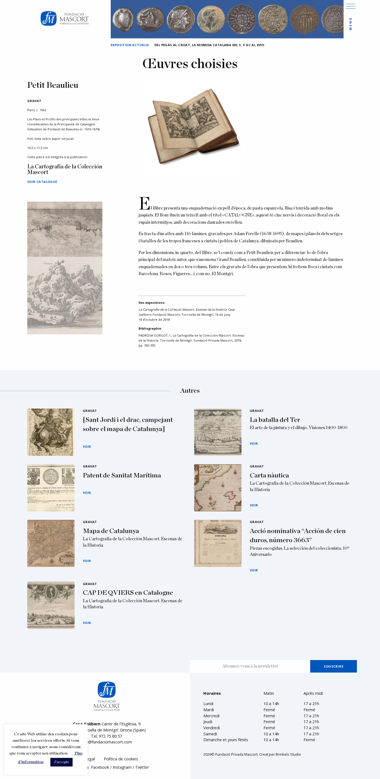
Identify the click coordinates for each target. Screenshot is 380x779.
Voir (87, 446)
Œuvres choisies (190, 64)
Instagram (122, 767)
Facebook (100, 767)
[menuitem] (120, 759)
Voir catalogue (42, 182)
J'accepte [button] (61, 762)
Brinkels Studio (288, 754)
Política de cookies (121, 758)
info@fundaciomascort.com (106, 742)
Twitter (142, 767)
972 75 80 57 (110, 736)
